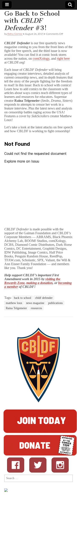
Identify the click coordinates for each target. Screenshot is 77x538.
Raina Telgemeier (16, 308)
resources (36, 308)
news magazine (35, 303)
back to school (22, 297)
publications (55, 303)
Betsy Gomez (14, 33)
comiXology (41, 58)
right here (63, 58)
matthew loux (14, 303)
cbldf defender (44, 297)
